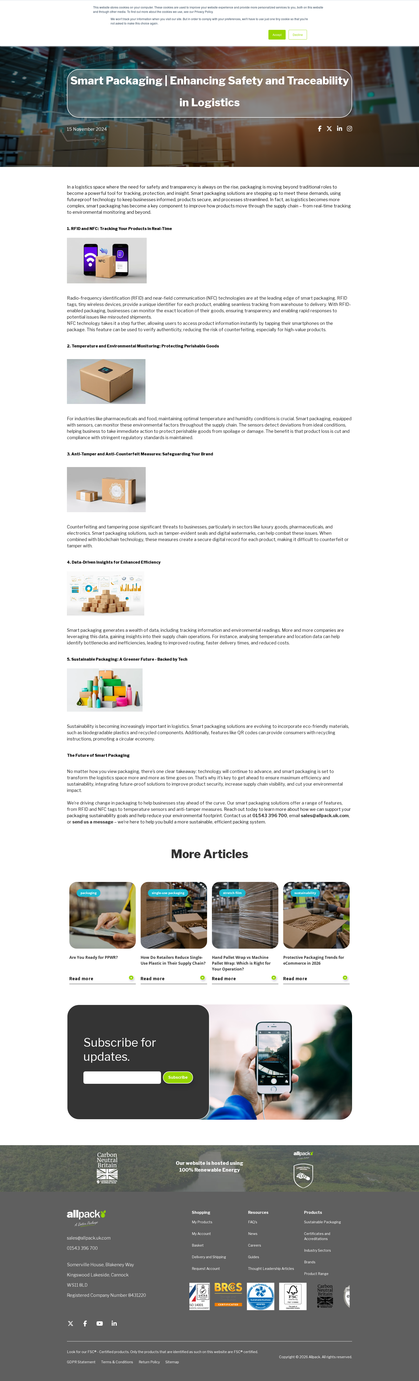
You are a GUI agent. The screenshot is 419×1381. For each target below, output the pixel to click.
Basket (198, 1245)
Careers (254, 1245)
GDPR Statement (81, 1362)
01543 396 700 (82, 1248)
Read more (81, 978)
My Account (201, 1234)
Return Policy (149, 1362)
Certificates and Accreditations (317, 1236)
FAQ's (252, 1222)
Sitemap (172, 1362)
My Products (202, 1222)
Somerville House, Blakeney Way (100, 1264)
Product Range (316, 1274)
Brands (309, 1262)
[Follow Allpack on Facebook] (85, 1324)
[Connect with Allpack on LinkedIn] (114, 1324)
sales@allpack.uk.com (89, 1238)
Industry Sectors (317, 1250)
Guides (253, 1257)
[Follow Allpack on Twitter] (70, 1324)
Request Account (206, 1268)
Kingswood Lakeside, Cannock (98, 1274)
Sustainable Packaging (322, 1222)
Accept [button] (277, 35)
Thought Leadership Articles (271, 1268)
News (253, 1234)
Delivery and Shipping (209, 1257)
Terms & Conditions (117, 1362)
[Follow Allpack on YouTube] (99, 1324)
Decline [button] (298, 35)
